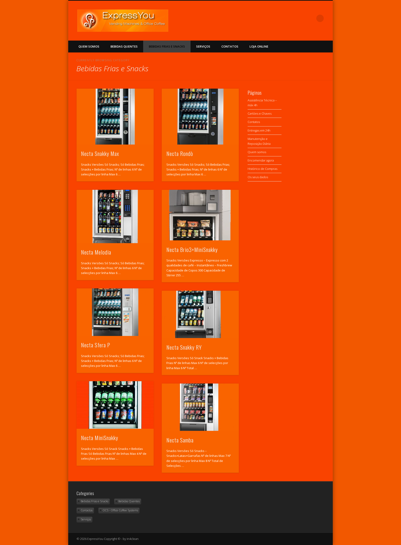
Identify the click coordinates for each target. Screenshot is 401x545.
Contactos (87, 510)
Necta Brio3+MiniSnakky (192, 249)
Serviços (203, 46)
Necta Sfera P (95, 345)
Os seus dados (258, 177)
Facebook (310, 18)
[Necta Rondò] (200, 116)
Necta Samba (180, 440)
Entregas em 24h (259, 130)
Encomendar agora (261, 160)
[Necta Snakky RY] (200, 314)
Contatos (229, 46)
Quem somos (88, 46)
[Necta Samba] (200, 407)
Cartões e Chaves (260, 113)
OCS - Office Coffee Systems (120, 510)
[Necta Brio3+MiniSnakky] (200, 215)
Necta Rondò (179, 153)
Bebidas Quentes (124, 46)
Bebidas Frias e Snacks (167, 46)
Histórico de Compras (262, 169)
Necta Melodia (96, 252)
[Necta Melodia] (115, 216)
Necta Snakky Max (100, 153)
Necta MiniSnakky (99, 437)
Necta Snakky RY (184, 347)
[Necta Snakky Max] (115, 116)
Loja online (258, 46)
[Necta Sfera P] (115, 312)
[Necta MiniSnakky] (115, 405)
